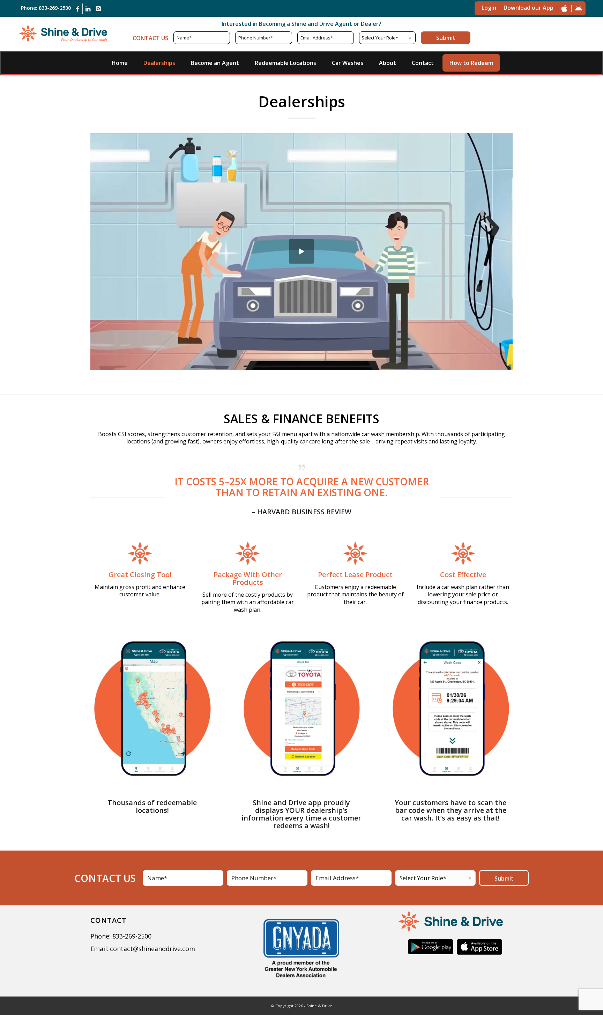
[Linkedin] (88, 8)
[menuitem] (120, 63)
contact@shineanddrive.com (152, 948)
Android (578, 8)
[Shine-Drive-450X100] (62, 33)
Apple (564, 8)
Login (489, 7)
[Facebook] (77, 8)
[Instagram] (98, 8)
